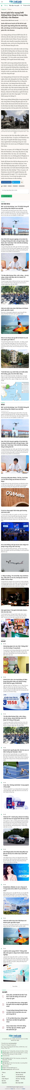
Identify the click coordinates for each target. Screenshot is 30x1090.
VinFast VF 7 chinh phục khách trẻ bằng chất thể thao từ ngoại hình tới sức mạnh (16, 817)
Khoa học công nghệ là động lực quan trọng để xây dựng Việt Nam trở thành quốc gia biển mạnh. (13, 313)
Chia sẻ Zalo (16, 182)
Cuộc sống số (5, 1078)
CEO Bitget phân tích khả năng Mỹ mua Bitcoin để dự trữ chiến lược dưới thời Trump (15, 853)
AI (21, 5)
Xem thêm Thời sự (5, 204)
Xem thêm (15, 986)
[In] (21, 182)
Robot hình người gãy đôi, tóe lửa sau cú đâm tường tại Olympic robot (16, 751)
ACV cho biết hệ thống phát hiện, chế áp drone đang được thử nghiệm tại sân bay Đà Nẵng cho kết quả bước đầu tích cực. (15, 550)
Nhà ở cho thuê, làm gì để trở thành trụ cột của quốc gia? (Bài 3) (14, 338)
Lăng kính (4, 1082)
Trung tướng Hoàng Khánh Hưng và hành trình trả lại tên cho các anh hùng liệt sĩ (16, 1012)
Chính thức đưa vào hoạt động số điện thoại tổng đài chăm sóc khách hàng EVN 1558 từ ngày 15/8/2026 (15, 681)
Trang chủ (3, 9)
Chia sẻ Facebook (7, 182)
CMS (13, 1088)
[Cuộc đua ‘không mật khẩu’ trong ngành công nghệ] (16, 802)
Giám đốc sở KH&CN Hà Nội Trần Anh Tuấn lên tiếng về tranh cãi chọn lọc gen (16, 996)
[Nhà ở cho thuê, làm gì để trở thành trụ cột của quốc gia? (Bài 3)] (15, 358)
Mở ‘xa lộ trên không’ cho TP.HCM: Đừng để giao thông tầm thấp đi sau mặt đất (15, 207)
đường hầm (21, 186)
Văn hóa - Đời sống (20, 1078)
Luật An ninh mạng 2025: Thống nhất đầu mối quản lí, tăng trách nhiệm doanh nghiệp (16, 952)
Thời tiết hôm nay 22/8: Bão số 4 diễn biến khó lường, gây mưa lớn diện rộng (14, 372)
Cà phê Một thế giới (20, 1076)
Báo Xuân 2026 (19, 1082)
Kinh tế (3, 1076)
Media (17, 1080)
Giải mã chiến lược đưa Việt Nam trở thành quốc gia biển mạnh (14, 309)
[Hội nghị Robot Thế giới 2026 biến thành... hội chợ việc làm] (15, 628)
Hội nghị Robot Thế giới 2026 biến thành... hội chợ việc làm (14, 611)
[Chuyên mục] (2, 2)
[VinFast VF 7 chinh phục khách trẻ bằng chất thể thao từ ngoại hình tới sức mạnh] (16, 837)
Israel (5, 186)
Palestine (15, 186)
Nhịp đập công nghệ (14, 5)
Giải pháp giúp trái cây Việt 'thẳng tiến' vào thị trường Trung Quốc (15, 647)
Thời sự (6, 5)
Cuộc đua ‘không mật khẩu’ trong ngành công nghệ (16, 786)
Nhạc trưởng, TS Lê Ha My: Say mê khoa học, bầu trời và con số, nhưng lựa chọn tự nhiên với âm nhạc (14, 577)
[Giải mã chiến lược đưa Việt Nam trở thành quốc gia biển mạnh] (15, 324)
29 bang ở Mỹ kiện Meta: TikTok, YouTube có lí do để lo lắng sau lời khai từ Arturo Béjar (14, 479)
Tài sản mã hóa (19, 1074)
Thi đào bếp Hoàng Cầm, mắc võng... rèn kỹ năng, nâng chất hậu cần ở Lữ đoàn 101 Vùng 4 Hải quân (15, 277)
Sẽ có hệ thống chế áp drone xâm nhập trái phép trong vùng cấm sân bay (14, 545)
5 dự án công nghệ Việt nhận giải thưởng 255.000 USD (14, 511)
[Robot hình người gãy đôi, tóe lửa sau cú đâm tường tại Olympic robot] (16, 770)
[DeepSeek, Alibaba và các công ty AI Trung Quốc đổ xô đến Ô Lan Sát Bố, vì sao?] (16, 906)
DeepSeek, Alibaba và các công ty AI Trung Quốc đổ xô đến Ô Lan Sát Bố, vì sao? (15, 888)
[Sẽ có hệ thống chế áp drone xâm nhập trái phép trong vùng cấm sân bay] (15, 562)
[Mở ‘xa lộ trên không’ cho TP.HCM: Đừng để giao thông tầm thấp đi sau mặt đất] (15, 226)
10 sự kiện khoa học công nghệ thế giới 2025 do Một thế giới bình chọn (17, 1004)
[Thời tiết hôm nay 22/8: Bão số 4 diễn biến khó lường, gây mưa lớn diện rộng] (15, 391)
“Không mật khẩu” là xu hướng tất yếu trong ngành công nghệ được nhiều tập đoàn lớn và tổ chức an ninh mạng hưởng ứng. (15, 790)
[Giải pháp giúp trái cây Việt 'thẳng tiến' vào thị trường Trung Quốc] (16, 664)
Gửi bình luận (6, 196)
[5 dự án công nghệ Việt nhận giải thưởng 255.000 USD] (15, 531)
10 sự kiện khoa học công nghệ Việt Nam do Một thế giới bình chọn (16, 1019)
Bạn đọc (4, 1080)
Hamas (9, 186)
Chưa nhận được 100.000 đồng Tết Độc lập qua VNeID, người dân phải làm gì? (16, 1027)
